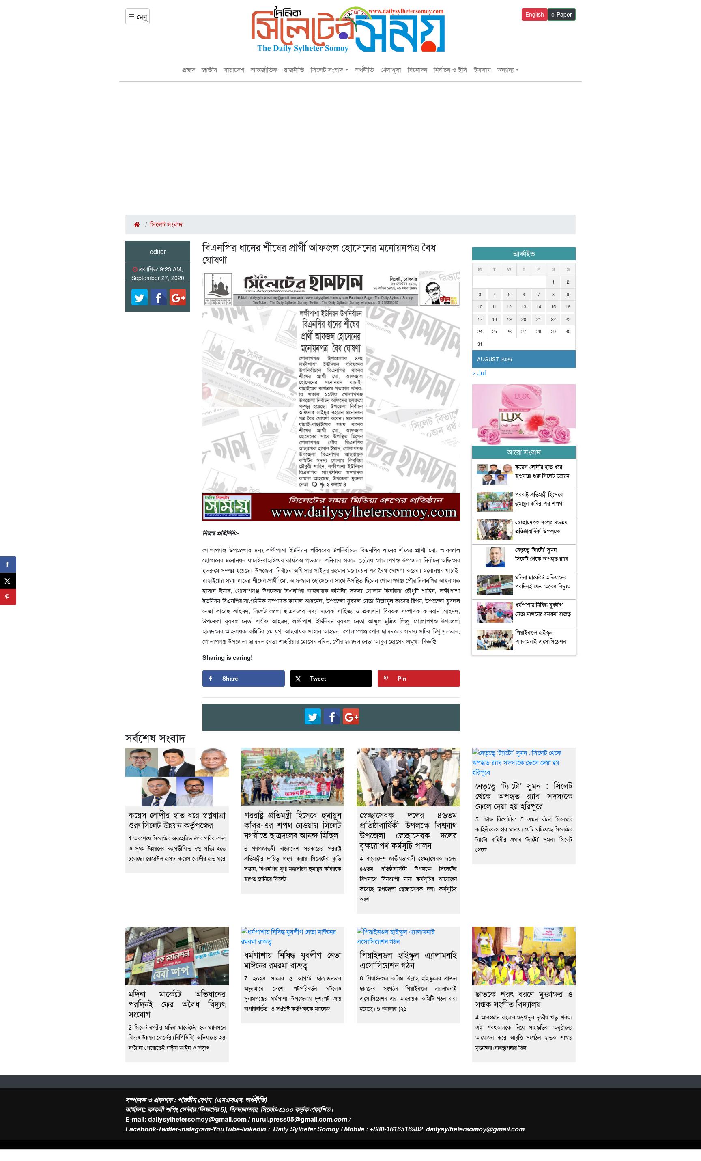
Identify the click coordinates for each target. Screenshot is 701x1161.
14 (538, 306)
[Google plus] (178, 297)
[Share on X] (8, 581)
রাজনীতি (294, 69)
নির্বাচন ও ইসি (450, 69)
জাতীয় (209, 69)
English (534, 14)
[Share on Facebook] (8, 564)
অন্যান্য (505, 69)
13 (523, 306)
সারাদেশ (234, 69)
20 (523, 319)
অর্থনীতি (364, 69)
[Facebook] (159, 297)
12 (509, 306)
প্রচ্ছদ (188, 69)
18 (494, 319)
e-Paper (561, 14)
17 (479, 319)
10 (479, 306)
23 (568, 319)
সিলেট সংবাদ (327, 69)
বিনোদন (417, 69)
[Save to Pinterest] (8, 597)
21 (538, 319)
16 (568, 306)
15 (553, 306)
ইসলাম (482, 69)
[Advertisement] (350, 148)
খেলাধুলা (391, 69)
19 (509, 319)
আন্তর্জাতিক (264, 69)
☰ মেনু (137, 16)
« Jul (479, 372)
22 (553, 319)
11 (494, 306)
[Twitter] (139, 297)
